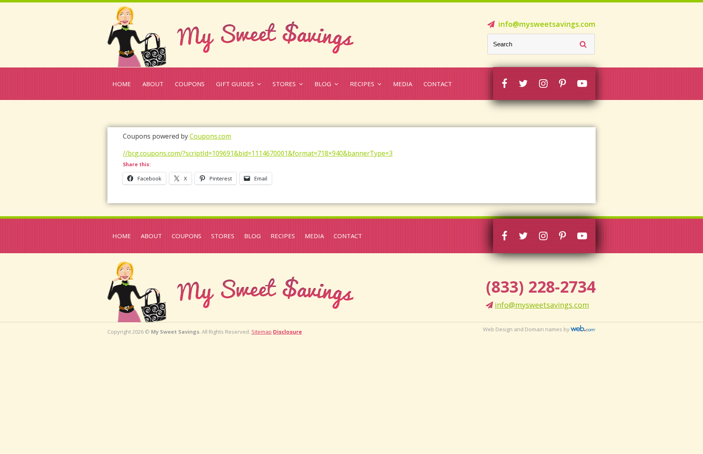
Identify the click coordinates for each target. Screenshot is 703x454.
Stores (284, 84)
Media (402, 84)
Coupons (190, 84)
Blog (322, 84)
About (153, 84)
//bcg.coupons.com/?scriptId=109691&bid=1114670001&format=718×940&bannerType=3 (258, 153)
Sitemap (261, 331)
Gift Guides (235, 84)
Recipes (362, 84)
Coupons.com (210, 136)
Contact (438, 84)
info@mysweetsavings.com (547, 24)
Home (121, 84)
